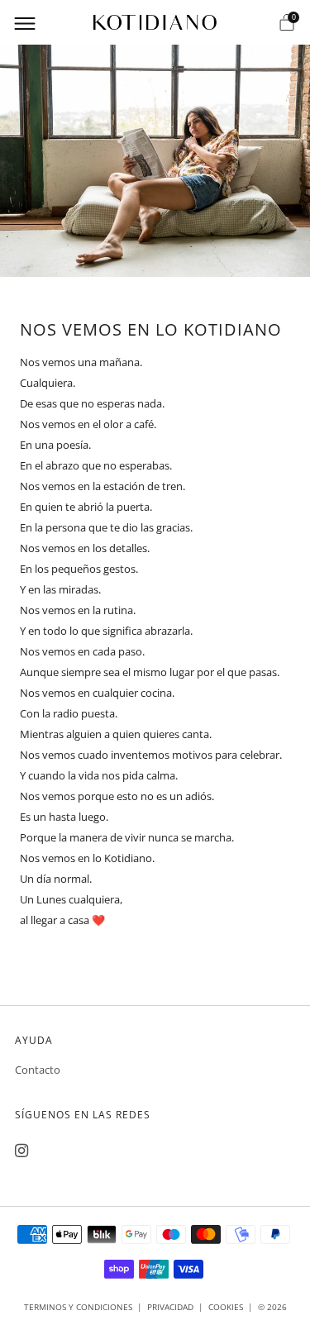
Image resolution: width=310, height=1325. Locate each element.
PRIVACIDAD (170, 1307)
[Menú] (23, 22)
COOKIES (225, 1307)
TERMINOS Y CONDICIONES (78, 1307)
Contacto (37, 1069)
